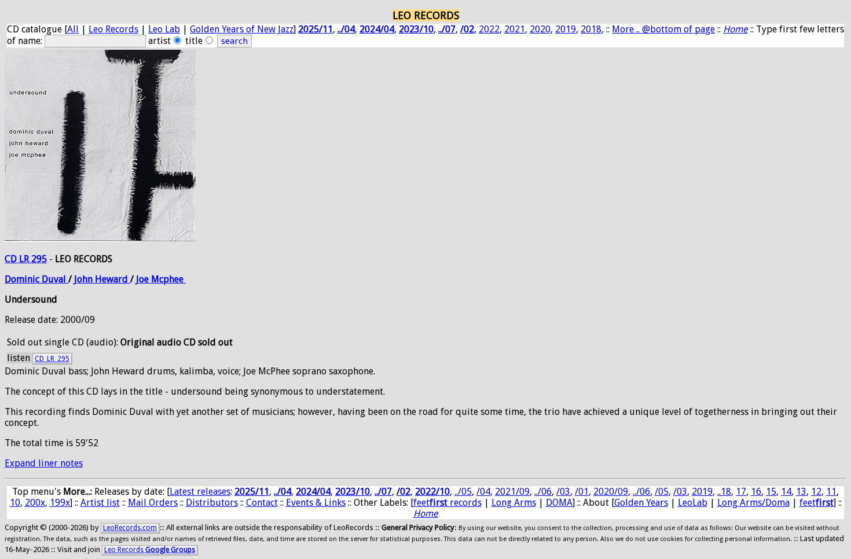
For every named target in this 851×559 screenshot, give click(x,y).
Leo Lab (164, 29)
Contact (262, 502)
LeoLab (692, 502)
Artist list (100, 502)
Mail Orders (153, 502)
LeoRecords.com (130, 528)
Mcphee (168, 279)
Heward (112, 279)
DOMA (559, 502)
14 (786, 491)
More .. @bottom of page (663, 29)
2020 (540, 29)
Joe (143, 279)
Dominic (23, 279)
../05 (463, 491)
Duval (55, 279)
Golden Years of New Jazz (242, 29)
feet (816, 502)
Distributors (212, 502)
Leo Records (113, 29)
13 (801, 491)
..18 (724, 491)
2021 (514, 29)
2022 (489, 29)
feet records (447, 502)
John (84, 279)
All (73, 29)
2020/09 (610, 491)
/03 (563, 491)
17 (741, 491)
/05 (662, 491)
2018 (591, 29)
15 (771, 491)
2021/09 (512, 491)
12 (816, 491)
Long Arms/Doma (753, 502)
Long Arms (513, 502)
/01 (582, 491)
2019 (565, 29)
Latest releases (200, 491)
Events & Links (316, 502)
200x (35, 502)
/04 (483, 491)
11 (831, 491)
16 (756, 491)
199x (60, 502)
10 (15, 502)
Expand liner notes (44, 463)
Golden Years (641, 502)
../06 (543, 491)
